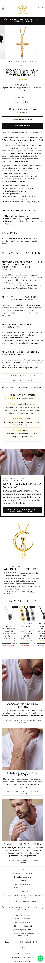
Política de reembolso (22, 888)
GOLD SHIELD (13, 490)
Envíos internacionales (22, 877)
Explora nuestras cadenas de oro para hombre (22, 721)
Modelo (22, 98)
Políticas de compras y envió (22, 873)
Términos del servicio (22, 884)
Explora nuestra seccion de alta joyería (22, 861)
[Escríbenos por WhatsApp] (40, 958)
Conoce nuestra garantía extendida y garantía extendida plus (22, 934)
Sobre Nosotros (22, 891)
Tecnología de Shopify (22, 961)
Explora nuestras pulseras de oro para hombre (22, 792)
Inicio (22, 65)
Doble (27, 102)
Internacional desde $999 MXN (31, 132)
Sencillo (18, 102)
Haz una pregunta (22, 380)
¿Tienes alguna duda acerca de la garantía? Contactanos (22, 510)
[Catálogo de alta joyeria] (22, 820)
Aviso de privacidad (22, 919)
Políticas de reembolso (22, 915)
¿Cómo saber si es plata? (22, 926)
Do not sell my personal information (22, 901)
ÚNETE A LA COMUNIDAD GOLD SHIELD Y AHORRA (22, 908)
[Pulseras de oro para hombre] (22, 749)
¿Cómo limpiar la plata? (22, 930)
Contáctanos (22, 870)
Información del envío (22, 376)
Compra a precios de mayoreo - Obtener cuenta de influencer (22, 896)
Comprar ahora (22, 126)
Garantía (22, 881)
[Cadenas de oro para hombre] (22, 680)
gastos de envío (24, 88)
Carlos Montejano (27, 957)
